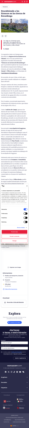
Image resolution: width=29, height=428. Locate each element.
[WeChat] (23, 372)
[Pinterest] (17, 372)
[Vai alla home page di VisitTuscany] (10, 1)
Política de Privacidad (17, 352)
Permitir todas (14, 231)
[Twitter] (8, 372)
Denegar (15, 240)
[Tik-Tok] (14, 372)
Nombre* (3, 340)
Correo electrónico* (6, 346)
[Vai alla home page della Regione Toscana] (7, 401)
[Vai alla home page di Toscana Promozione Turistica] (21, 408)
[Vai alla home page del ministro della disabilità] (20, 399)
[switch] (25, 213)
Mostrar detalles (21, 227)
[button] (14, 302)
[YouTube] (20, 372)
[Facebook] (5, 372)
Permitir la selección (14, 236)
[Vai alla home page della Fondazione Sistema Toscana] (8, 408)
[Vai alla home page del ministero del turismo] (20, 401)
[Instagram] (11, 372)
